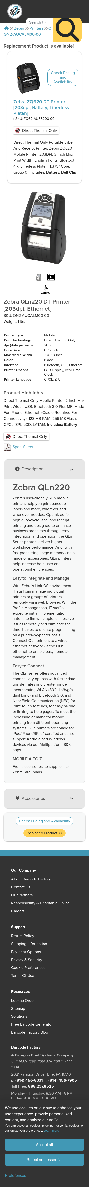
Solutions (19, 1016)
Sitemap (18, 1009)
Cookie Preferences (28, 968)
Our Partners (22, 895)
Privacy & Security (26, 960)
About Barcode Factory (31, 879)
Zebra (19, 28)
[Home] (6, 28)
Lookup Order (23, 1001)
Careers (17, 911)
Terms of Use (22, 976)
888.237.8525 (41, 1086)
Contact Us (20, 887)
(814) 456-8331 (29, 1080)
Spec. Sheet (22, 447)
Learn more (51, 1130)
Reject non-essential (44, 1159)
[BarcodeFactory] (14, 11)
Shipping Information (29, 944)
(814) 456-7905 (62, 1080)
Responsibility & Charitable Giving (40, 903)
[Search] (67, 30)
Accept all (44, 1144)
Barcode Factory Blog (29, 1032)
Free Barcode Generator (32, 1024)
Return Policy (22, 936)
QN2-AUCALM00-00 (22, 34)
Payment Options (26, 952)
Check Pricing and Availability (63, 77)
